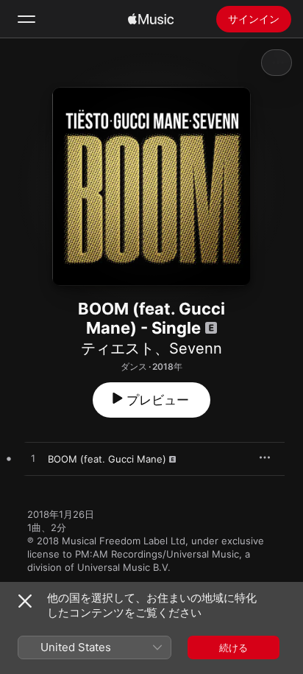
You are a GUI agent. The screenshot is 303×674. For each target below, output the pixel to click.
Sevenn (195, 348)
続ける (233, 647)
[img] (151, 19)
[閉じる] (25, 601)
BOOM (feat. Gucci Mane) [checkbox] (107, 459)
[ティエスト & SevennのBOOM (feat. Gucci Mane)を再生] (33, 459)
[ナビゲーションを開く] (26, 19)
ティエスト (117, 348)
